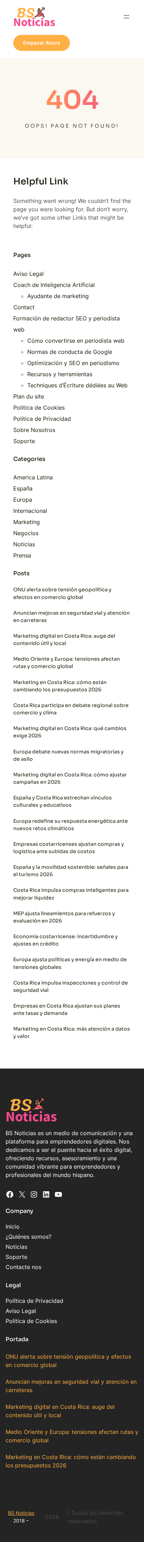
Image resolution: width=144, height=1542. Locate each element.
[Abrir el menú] (126, 17)
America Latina (33, 477)
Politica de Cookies (39, 407)
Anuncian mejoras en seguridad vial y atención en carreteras (71, 616)
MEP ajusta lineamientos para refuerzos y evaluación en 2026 (64, 917)
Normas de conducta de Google (69, 351)
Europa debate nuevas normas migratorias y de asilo (68, 755)
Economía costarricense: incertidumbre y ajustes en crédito (65, 940)
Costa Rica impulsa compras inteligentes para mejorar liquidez (71, 894)
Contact (24, 307)
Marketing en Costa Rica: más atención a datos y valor (71, 1032)
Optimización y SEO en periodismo (73, 362)
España (23, 488)
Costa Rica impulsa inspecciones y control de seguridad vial (70, 986)
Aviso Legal (28, 273)
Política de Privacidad (42, 418)
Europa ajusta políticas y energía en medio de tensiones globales (70, 963)
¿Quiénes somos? (28, 1236)
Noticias (24, 544)
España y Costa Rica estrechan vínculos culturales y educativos (62, 801)
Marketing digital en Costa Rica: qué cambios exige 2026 (70, 732)
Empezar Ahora (41, 43)
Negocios (25, 533)
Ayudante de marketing (58, 296)
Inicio (13, 1226)
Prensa (22, 555)
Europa (22, 499)
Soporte (24, 441)
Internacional (30, 510)
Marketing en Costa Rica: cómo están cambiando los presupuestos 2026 (60, 686)
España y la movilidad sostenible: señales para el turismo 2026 (70, 871)
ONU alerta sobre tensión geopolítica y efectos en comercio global (62, 593)
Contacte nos (23, 1266)
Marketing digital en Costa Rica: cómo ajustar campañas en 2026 (70, 778)
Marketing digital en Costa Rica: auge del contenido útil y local (64, 639)
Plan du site (28, 396)
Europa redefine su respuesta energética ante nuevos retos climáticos (70, 824)
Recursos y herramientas (59, 374)
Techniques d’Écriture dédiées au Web (77, 385)
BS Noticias (21, 1513)
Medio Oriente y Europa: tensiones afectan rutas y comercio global (66, 662)
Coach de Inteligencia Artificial (54, 284)
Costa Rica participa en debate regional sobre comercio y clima (71, 709)
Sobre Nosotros (34, 429)
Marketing (26, 521)
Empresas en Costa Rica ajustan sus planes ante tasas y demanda (66, 1009)
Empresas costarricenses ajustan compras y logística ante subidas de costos (68, 847)
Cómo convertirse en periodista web (75, 340)
